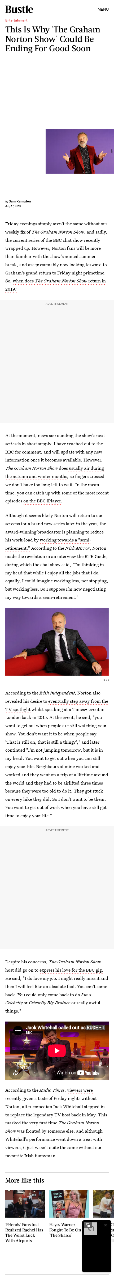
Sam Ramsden (20, 201)
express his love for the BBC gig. (71, 970)
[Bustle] (19, 9)
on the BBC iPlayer (42, 501)
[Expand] (88, 1225)
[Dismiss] (105, 1225)
